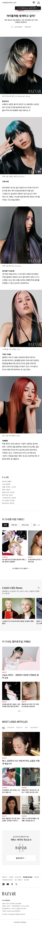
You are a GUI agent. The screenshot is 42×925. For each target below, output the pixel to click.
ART (26, 727)
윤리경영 (26, 880)
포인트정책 (18, 877)
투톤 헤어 (14, 525)
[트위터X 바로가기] (16, 884)
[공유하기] (39, 3)
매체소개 (4, 877)
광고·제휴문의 (18, 880)
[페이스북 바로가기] (12, 884)
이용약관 (36, 877)
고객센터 (11, 877)
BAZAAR (19, 27)
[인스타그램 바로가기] (3, 884)
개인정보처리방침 (27, 877)
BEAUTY (19, 727)
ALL (3, 727)
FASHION (10, 727)
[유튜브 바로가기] (7, 884)
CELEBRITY (34, 727)
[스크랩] (34, 3)
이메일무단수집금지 (7, 880)
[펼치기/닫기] (38, 525)
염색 (5, 525)
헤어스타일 (25, 525)
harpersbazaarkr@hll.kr (13, 911)
